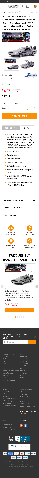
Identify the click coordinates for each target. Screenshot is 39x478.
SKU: (4, 78)
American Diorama (26, 359)
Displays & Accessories (11, 371)
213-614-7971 (24, 397)
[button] (16, 317)
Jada (21, 354)
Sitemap (25, 464)
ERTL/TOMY (24, 364)
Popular (5, 356)
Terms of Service (9, 429)
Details (28, 128)
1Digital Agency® (28, 466)
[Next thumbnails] (36, 64)
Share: (33, 12)
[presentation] (2, 286)
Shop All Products (9, 380)
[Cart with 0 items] (34, 6)
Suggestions (7, 403)
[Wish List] (31, 6)
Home (9, 12)
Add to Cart (19, 310)
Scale (4, 359)
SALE (4, 378)
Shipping (6, 396)
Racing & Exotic (8, 368)
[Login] (27, 6)
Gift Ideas (6, 375)
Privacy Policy (7, 425)
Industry (5, 366)
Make (4, 361)
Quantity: (5, 108)
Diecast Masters (25, 366)
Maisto (22, 375)
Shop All (15, 12)
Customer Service (26, 389)
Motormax (23, 356)
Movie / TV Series (9, 354)
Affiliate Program (8, 401)
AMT (21, 368)
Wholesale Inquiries (9, 398)
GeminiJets (23, 373)
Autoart (22, 371)
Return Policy (7, 427)
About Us (6, 391)
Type (4, 364)
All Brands (23, 378)
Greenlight (23, 361)
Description (11, 128)
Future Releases (8, 373)
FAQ (4, 394)
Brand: (4, 75)
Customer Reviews (9, 406)
